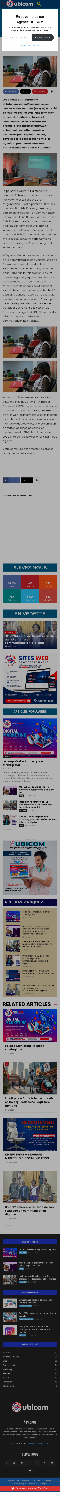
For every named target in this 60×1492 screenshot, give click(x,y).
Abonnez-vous (42, 37)
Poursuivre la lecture (30, 45)
